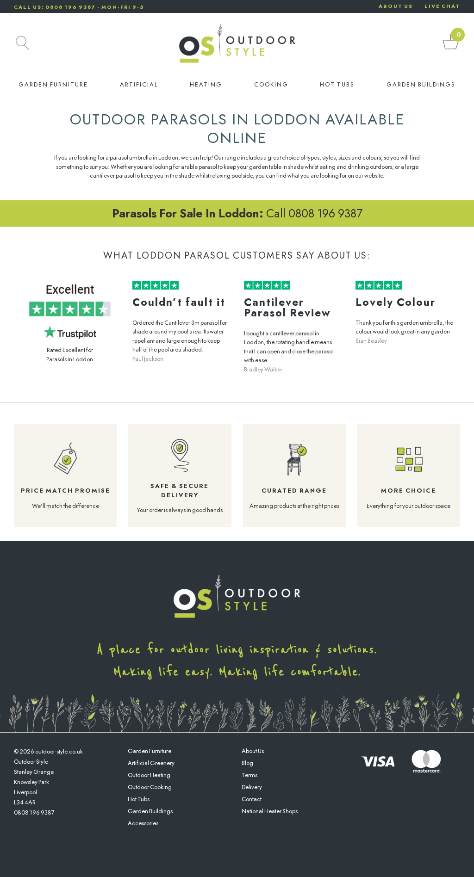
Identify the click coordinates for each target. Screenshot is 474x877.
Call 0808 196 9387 (237, 213)
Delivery (252, 787)
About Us (253, 751)
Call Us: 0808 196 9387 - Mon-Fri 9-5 (79, 7)
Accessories (143, 823)
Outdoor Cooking (150, 787)
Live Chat (442, 6)
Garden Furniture (53, 84)
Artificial (139, 84)
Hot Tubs (337, 84)
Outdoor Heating (149, 775)
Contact (252, 799)
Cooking (271, 84)
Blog (247, 763)
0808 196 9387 (34, 812)
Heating (206, 84)
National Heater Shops (270, 811)
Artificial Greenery (151, 763)
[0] (451, 48)
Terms (249, 775)
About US (396, 6)
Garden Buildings (421, 84)
